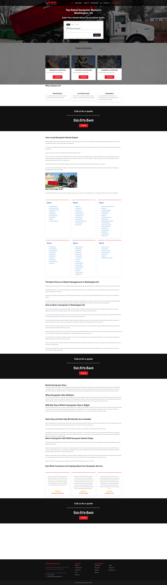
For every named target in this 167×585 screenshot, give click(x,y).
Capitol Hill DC (105, 248)
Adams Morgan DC (53, 206)
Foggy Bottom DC (79, 215)
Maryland (97, 570)
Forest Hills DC (105, 213)
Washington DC (112, 570)
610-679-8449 (117, 3)
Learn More (57, 77)
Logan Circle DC (79, 219)
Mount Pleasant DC (53, 215)
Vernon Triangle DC (106, 252)
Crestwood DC (52, 252)
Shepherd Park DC (53, 261)
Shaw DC (51, 219)
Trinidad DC (78, 270)
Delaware (97, 572)
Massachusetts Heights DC (107, 221)
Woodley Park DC (105, 233)
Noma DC (104, 255)
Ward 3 (101, 202)
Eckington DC (78, 252)
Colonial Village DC (53, 250)
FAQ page (51, 152)
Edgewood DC (79, 254)
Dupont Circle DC (79, 211)
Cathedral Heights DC (106, 210)
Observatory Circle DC (106, 224)
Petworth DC (52, 257)
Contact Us (77, 574)
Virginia (110, 565)
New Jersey (97, 567)
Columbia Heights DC (54, 208)
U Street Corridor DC (53, 221)
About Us (77, 565)
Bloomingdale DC (79, 246)
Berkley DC (104, 208)
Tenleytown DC (105, 228)
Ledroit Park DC (52, 213)
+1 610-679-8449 (50, 574)
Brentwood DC (79, 248)
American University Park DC (108, 206)
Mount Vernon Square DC (81, 221)
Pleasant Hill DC (79, 265)
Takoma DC (51, 263)
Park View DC (52, 217)
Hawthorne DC (52, 254)
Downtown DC (79, 210)
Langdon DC (78, 261)
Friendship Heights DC (106, 217)
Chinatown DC (79, 208)
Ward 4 (49, 243)
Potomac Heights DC (106, 226)
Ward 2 (75, 202)
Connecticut (111, 567)
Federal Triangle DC (80, 213)
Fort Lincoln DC (79, 255)
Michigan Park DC (79, 263)
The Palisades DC (105, 230)
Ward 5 (75, 243)
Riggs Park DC (52, 259)
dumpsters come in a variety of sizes (58, 314)
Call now (83, 125)
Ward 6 (101, 243)
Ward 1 (49, 202)
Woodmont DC (105, 235)
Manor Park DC (52, 255)
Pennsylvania (97, 565)
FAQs (76, 572)
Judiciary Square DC (106, 250)
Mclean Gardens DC (106, 222)
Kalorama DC (52, 211)
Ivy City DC (78, 259)
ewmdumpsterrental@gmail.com (55, 576)
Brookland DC (78, 250)
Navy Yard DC (105, 254)
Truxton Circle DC (79, 272)
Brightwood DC (52, 246)
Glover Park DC (105, 219)
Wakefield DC (104, 231)
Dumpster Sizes (78, 567)
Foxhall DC (104, 215)
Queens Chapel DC (80, 266)
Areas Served (78, 570)
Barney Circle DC (105, 246)
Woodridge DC (79, 274)
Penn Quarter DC (79, 222)
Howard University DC (54, 210)
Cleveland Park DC (106, 211)
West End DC (78, 224)
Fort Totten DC (79, 257)
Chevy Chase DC (53, 248)
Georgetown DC (79, 217)
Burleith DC (78, 206)
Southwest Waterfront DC (107, 257)
